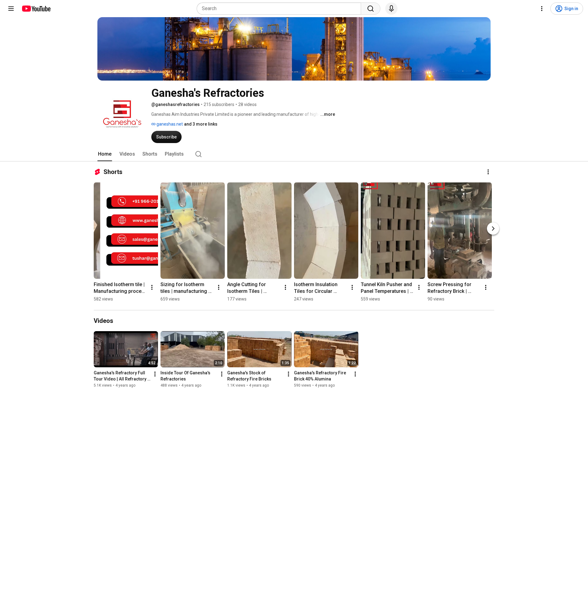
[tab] (104, 154)
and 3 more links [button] (200, 124)
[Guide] (11, 8)
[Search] (370, 8)
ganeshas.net (169, 124)
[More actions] (488, 172)
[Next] (493, 228)
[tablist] (294, 154)
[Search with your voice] (391, 8)
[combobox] (281, 8)
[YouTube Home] (36, 8)
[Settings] (541, 8)
